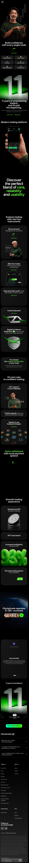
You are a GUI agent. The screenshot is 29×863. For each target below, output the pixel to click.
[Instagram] (2, 828)
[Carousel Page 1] (4, 675)
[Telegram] (6, 828)
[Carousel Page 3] (9, 675)
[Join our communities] (21, 615)
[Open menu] (2, 2)
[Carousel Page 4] (11, 675)
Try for (13, 426)
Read (17, 114)
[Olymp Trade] (7, 734)
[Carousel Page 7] (23, 675)
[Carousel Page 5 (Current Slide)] (16, 675)
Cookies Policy (8, 860)
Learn (13, 53)
